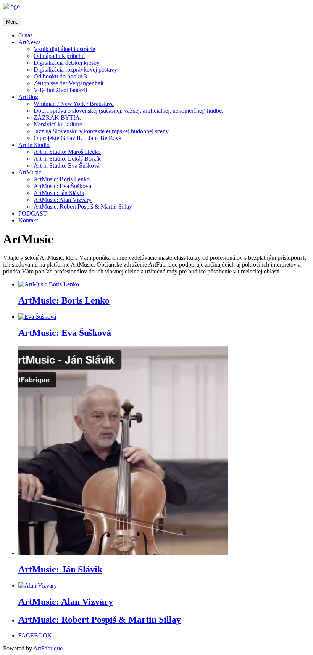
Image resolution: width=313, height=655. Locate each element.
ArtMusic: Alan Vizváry (63, 199)
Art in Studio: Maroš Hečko (67, 152)
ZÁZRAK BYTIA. (57, 117)
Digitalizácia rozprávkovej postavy (75, 69)
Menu (12, 22)
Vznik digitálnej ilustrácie (64, 49)
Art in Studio (34, 145)
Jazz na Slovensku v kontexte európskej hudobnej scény (101, 131)
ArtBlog (28, 97)
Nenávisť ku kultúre (58, 124)
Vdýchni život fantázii (60, 90)
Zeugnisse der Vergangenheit (68, 83)
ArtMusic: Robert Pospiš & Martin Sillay (83, 206)
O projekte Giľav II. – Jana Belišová (77, 138)
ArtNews (29, 42)
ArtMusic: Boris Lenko (62, 179)
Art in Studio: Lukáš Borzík (67, 158)
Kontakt (28, 220)
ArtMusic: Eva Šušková (62, 186)
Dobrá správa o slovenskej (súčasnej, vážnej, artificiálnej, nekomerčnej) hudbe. (128, 110)
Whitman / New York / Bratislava (74, 104)
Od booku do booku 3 (60, 76)
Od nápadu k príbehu (59, 56)
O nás (25, 35)
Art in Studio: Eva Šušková (67, 165)
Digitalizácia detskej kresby (67, 62)
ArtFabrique (48, 648)
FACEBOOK (35, 635)
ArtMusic (29, 172)
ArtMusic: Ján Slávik (59, 193)
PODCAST (32, 213)
